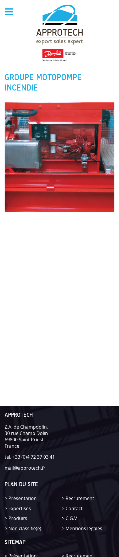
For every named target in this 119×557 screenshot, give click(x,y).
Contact (74, 508)
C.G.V (71, 518)
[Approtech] (59, 25)
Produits (17, 518)
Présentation (22, 498)
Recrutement (80, 498)
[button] (2, 6)
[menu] (9, 12)
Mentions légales (84, 528)
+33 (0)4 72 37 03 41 (33, 457)
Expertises (19, 508)
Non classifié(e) (24, 528)
